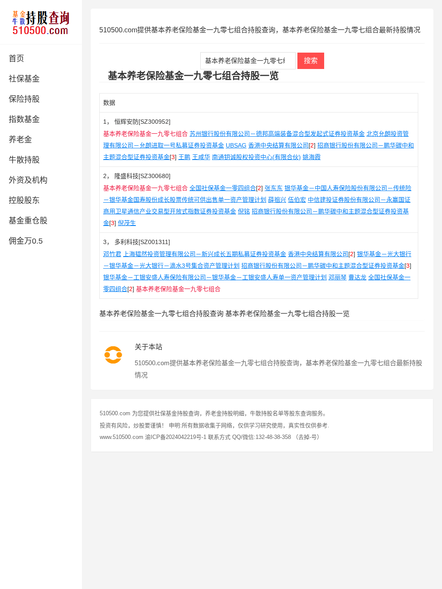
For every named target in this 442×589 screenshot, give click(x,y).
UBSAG (236, 145)
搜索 (311, 60)
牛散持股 (24, 160)
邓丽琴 (337, 277)
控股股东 (24, 200)
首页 (16, 58)
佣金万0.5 (26, 241)
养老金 (20, 139)
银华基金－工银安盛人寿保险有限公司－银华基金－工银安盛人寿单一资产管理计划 (215, 277)
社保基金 (24, 79)
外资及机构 (28, 180)
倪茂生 (127, 222)
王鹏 (184, 157)
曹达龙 (357, 277)
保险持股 (24, 99)
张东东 (274, 188)
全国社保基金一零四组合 (222, 188)
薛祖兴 (277, 199)
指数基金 (24, 119)
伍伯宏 (297, 199)
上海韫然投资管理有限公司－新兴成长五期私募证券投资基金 (204, 254)
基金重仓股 (28, 220)
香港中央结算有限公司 (278, 145)
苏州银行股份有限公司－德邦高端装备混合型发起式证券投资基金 (277, 133)
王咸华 (201, 157)
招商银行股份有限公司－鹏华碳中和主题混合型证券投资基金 (322, 265)
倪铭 (244, 211)
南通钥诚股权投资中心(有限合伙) (256, 157)
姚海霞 (312, 157)
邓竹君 (112, 254)
